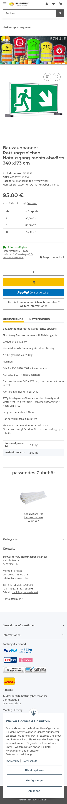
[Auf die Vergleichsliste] (47, 77)
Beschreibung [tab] (13, 319)
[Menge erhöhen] (60, 271)
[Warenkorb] (60, 3)
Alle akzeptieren (34, 770)
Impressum (12, 760)
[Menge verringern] (7, 271)
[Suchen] (60, 13)
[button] (47, 3)
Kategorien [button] (11, 539)
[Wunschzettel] (53, 3)
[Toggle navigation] (4, 2)
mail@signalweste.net (25, 592)
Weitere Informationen (34, 306)
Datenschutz (30, 760)
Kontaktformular (13, 599)
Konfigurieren (34, 780)
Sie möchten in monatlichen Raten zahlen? (33, 304)
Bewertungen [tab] (39, 319)
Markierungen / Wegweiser (32, 181)
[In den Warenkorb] (6, 68)
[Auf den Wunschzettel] (57, 77)
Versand (32, 203)
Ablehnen (34, 790)
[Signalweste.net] (19, 4)
